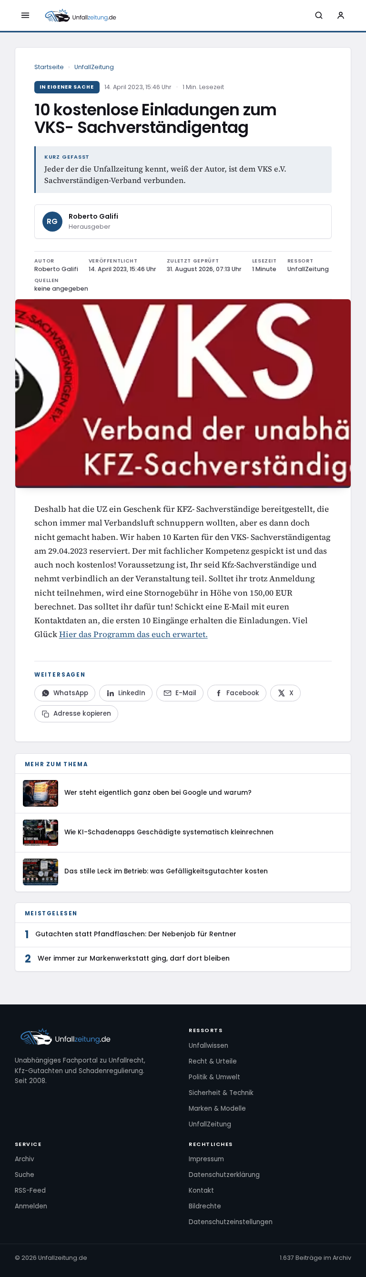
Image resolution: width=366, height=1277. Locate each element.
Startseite (49, 67)
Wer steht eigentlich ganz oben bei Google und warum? (158, 792)
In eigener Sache (67, 87)
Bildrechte (205, 1206)
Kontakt (201, 1190)
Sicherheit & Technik (221, 1092)
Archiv (24, 1159)
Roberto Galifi (93, 216)
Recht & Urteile (213, 1061)
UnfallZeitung (94, 67)
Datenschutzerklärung (224, 1174)
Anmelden (31, 1206)
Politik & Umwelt (214, 1077)
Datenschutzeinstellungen (231, 1221)
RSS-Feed (30, 1190)
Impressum (206, 1159)
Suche (24, 1174)
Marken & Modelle (217, 1108)
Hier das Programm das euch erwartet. (133, 634)
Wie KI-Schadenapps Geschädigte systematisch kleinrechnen (169, 832)
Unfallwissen (208, 1045)
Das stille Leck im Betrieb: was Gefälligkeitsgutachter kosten (166, 871)
